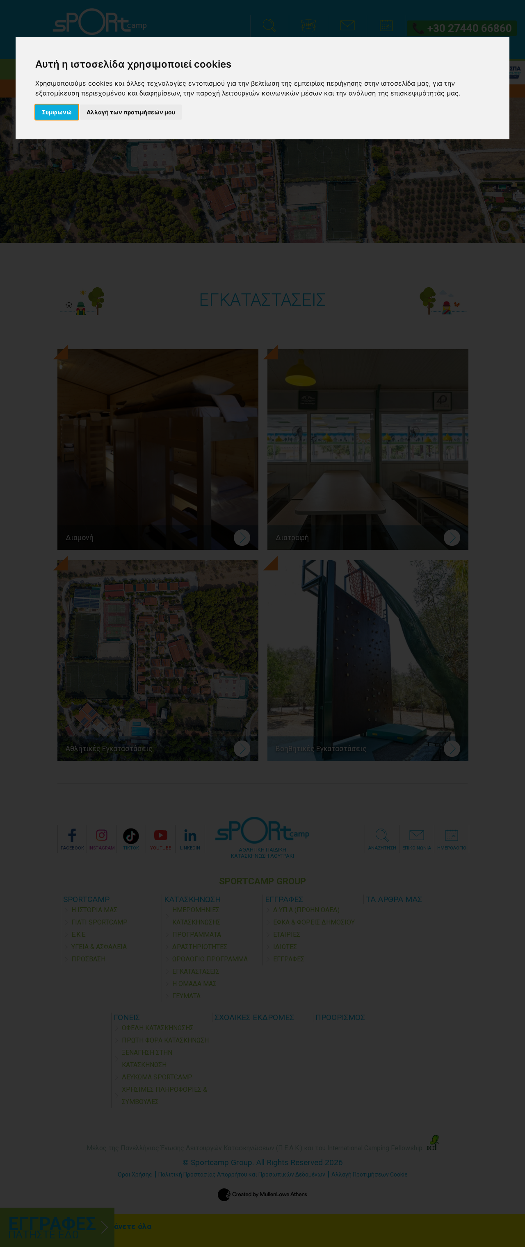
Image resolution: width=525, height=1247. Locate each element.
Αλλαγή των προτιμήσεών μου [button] (131, 112)
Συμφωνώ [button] (57, 112)
